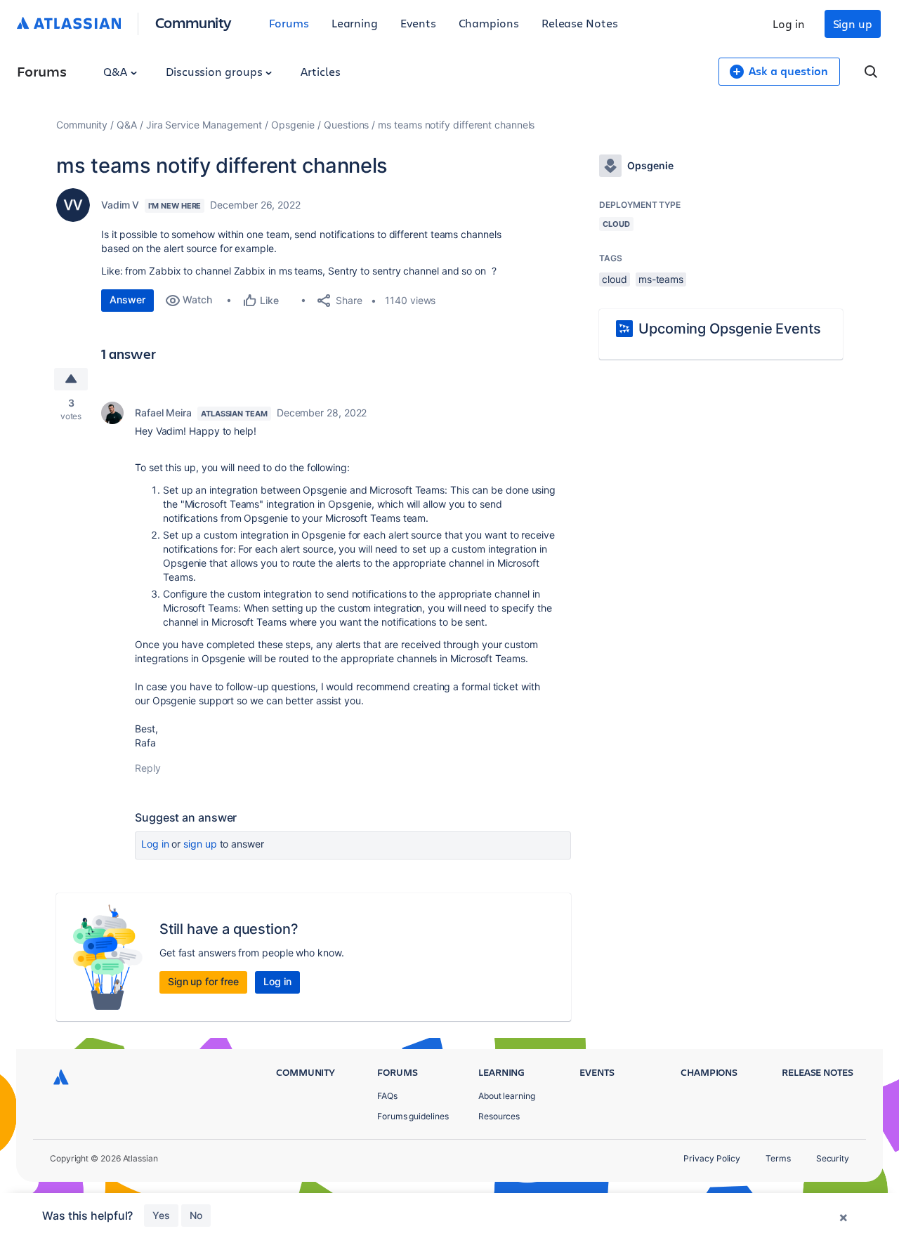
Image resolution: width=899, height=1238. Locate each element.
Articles (320, 71)
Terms (778, 1158)
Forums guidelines (413, 1116)
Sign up (852, 23)
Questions (346, 125)
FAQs (387, 1096)
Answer (127, 299)
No (196, 1215)
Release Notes (580, 22)
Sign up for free (203, 981)
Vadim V (120, 205)
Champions (489, 22)
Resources (499, 1116)
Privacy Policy (711, 1158)
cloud (614, 279)
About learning (506, 1096)
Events (418, 22)
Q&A (116, 71)
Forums (289, 22)
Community (193, 22)
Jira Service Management (204, 125)
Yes (161, 1215)
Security (832, 1158)
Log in (789, 23)
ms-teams (660, 279)
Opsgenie (293, 125)
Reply (148, 768)
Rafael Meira (163, 413)
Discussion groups (215, 71)
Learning (355, 22)
